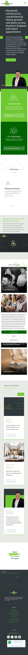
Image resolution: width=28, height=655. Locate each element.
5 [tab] (8, 85)
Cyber (12, 464)
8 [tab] (12, 85)
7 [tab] (11, 85)
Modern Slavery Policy (14, 622)
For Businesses (14, 103)
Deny (14, 336)
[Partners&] (8, 593)
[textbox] (14, 115)
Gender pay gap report (14, 620)
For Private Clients (14, 611)
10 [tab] (15, 85)
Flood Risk (9, 419)
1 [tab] (2, 85)
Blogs (8, 420)
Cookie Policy (14, 618)
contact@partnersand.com (15, 633)
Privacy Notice (14, 616)
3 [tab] (5, 85)
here (6, 328)
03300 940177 (15, 632)
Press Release (10, 512)
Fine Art (8, 464)
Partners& (9, 510)
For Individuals (14, 136)
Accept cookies (14, 332)
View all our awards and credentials (9, 573)
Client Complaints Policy (14, 613)
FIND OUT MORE (10, 59)
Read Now (11, 435)
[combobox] (14, 115)
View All (20, 394)
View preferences (14, 340)
